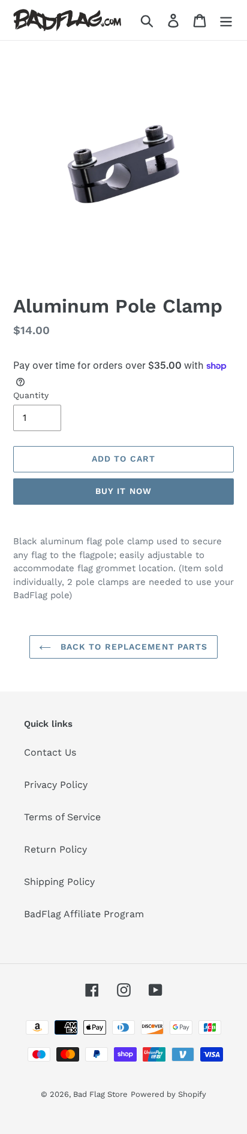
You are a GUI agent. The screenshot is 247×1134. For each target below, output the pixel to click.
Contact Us (50, 752)
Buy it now (123, 491)
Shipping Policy (59, 881)
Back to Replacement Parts (132, 646)
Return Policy (55, 849)
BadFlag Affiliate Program (84, 914)
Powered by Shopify (168, 1094)
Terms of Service (62, 817)
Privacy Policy (56, 784)
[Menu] (226, 20)
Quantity (31, 395)
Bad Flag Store (100, 1094)
